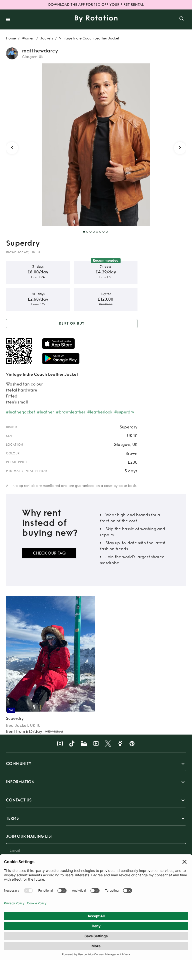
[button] (96, 764)
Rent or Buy (72, 323)
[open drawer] (8, 19)
